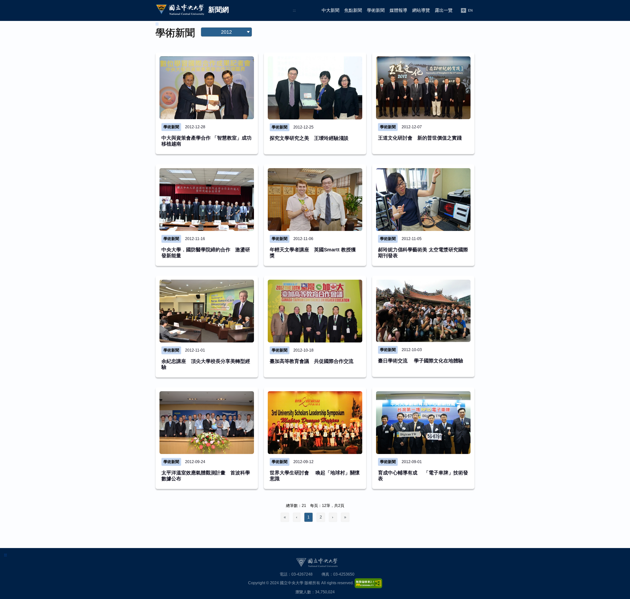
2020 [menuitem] (209, 52)
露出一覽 (444, 10)
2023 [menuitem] (209, 42)
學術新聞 (376, 10)
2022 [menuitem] (226, 42)
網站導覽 (421, 10)
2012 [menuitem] (243, 71)
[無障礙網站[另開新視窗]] (368, 583)
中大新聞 (330, 10)
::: (294, 10)
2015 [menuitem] (243, 62)
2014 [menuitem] (209, 71)
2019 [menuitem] (226, 52)
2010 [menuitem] (226, 81)
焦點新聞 (353, 10)
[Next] (333, 517)
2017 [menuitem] (209, 62)
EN (470, 10)
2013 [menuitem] (226, 71)
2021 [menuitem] (243, 42)
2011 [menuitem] (209, 81)
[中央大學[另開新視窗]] (317, 562)
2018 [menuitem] (243, 52)
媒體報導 (398, 10)
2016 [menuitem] (226, 62)
